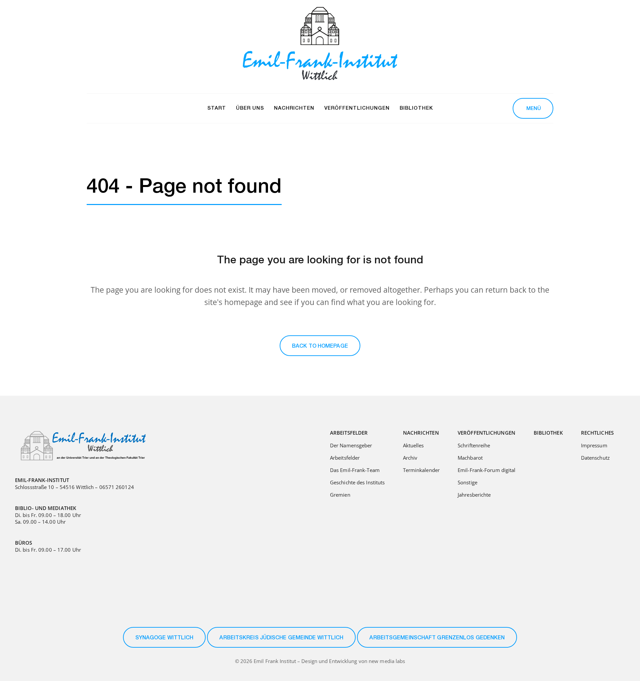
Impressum (594, 445)
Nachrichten (421, 432)
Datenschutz (595, 457)
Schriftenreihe (474, 445)
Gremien (340, 494)
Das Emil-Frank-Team (355, 470)
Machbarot (470, 457)
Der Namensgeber (351, 445)
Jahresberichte (474, 494)
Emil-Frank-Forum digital (486, 470)
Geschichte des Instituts (357, 482)
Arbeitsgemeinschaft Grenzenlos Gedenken (437, 638)
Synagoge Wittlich (164, 638)
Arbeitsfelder (349, 432)
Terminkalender (421, 470)
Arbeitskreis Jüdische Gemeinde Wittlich (281, 638)
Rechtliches (597, 432)
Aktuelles (413, 445)
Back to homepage (320, 346)
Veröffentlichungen (486, 432)
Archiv (410, 457)
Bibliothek (548, 432)
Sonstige (467, 482)
